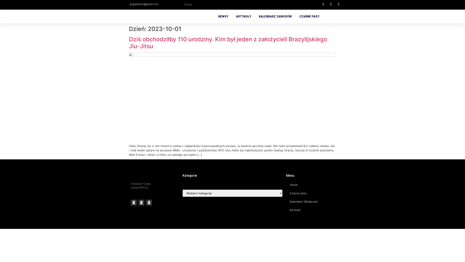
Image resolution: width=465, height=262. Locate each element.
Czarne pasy (309, 16)
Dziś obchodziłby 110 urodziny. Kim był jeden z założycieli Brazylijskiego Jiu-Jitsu (228, 43)
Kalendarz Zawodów (275, 16)
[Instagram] (149, 203)
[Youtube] (141, 203)
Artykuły (243, 16)
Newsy (223, 16)
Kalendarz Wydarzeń (304, 201)
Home (294, 185)
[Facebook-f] (134, 203)
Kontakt (295, 210)
